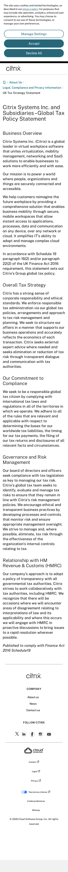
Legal (34, 771)
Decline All (34, 53)
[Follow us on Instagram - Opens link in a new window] (41, 734)
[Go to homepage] (4, 82)
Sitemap (36, 810)
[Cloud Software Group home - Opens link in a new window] (34, 752)
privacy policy (30, 9)
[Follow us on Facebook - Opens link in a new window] (32, 734)
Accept (34, 43)
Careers (32, 762)
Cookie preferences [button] (36, 801)
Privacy (34, 781)
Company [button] (34, 688)
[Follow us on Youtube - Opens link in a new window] (49, 734)
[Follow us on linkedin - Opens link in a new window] (24, 734)
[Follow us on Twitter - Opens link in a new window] (17, 734)
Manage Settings (34, 34)
